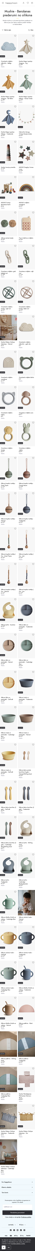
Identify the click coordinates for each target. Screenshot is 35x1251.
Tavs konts (5, 1193)
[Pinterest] (24, 1230)
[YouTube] (17, 1230)
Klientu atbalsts (6, 1187)
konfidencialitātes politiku (18, 1244)
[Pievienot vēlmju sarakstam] (15, 36)
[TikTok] (21, 1230)
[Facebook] (10, 1230)
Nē (9, 1247)
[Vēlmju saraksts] (28, 3)
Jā (3, 1247)
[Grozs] (32, 3)
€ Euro (21, 1225)
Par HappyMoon (7, 1182)
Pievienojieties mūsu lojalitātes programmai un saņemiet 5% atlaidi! (17, 1201)
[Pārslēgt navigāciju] (3, 3)
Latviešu (11, 1225)
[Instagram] (14, 1230)
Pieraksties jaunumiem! (17, 1213)
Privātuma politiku (26, 1217)
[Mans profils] (23, 3)
